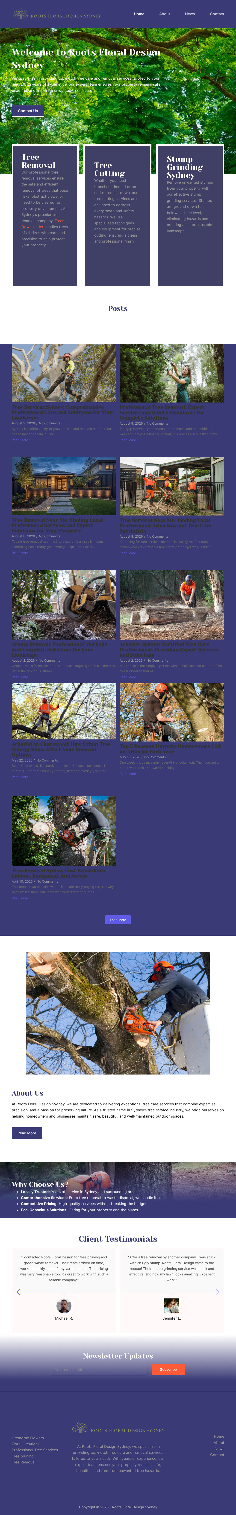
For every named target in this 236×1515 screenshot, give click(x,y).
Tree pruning (23, 1456)
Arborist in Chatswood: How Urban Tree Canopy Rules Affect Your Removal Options (61, 750)
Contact (217, 14)
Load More (118, 920)
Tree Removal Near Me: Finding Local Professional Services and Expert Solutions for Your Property (57, 525)
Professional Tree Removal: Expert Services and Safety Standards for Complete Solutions (162, 413)
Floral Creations (25, 1444)
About (164, 14)
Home (139, 14)
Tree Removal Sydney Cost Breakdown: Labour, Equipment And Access (59, 873)
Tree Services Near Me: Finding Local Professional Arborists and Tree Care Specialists (166, 526)
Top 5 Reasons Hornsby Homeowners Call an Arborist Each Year (170, 749)
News (190, 14)
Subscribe (168, 1369)
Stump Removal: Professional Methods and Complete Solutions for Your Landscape (59, 650)
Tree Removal (23, 1462)
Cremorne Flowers (28, 1438)
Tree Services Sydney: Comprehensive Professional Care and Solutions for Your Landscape (63, 412)
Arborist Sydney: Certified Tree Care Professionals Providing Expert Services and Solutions (169, 650)
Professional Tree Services (35, 1450)
